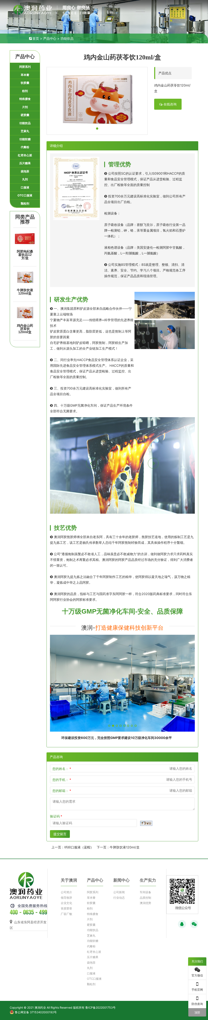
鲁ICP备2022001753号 (100, 1007)
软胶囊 (25, 82)
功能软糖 (25, 139)
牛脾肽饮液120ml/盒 (25, 291)
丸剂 (25, 179)
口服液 (25, 187)
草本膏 (25, 75)
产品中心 (49, 38)
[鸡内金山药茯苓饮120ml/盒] (25, 313)
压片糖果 (25, 163)
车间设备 (145, 892)
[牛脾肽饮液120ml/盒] (25, 277)
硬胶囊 (25, 115)
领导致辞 (66, 897)
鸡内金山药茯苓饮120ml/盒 (25, 329)
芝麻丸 (25, 131)
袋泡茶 (25, 171)
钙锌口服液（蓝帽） (79, 847)
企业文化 (66, 903)
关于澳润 (69, 880)
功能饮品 (67, 38)
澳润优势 (145, 903)
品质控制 (145, 897)
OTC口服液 (24, 195)
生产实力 (148, 880)
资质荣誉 (66, 908)
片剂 (25, 107)
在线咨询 (169, 104)
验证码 (55, 816)
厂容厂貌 (66, 914)
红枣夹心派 (25, 155)
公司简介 (66, 892)
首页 (35, 38)
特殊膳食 (25, 99)
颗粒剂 (25, 203)
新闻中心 (121, 880)
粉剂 (25, 91)
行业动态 (119, 897)
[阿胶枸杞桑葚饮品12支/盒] (25, 238)
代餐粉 (25, 147)
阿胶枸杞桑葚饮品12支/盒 (25, 255)
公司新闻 (119, 892)
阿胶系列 (25, 66)
